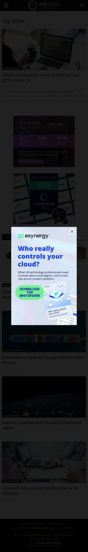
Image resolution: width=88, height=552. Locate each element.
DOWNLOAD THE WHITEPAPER (29, 292)
